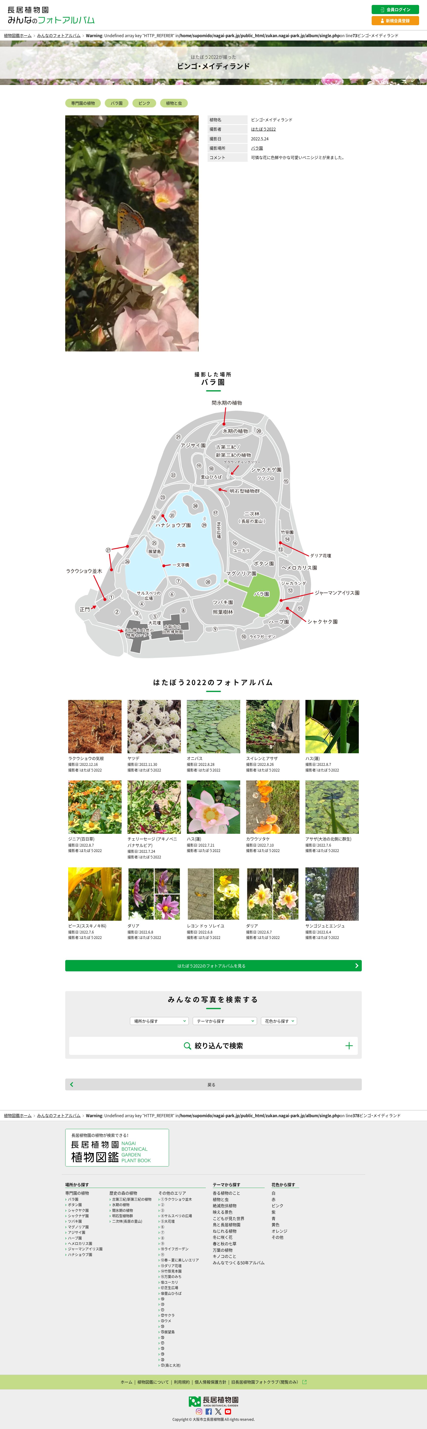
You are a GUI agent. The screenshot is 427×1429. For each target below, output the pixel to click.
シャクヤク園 (78, 1210)
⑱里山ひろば (171, 1293)
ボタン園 (75, 1204)
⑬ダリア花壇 (171, 1265)
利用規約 (182, 1382)
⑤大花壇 (168, 1221)
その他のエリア (172, 1193)
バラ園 (117, 103)
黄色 (275, 1224)
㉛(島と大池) (171, 1365)
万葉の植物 (223, 1250)
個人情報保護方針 (210, 1382)
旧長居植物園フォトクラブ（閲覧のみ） (265, 1382)
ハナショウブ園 (80, 1254)
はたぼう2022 (263, 129)
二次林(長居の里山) (127, 1221)
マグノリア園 (78, 1226)
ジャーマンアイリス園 (85, 1248)
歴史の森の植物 (123, 1193)
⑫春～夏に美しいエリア (180, 1259)
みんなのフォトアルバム (59, 35)
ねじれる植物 (224, 1231)
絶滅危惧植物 (224, 1205)
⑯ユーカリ (169, 1282)
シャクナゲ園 (78, 1215)
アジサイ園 (76, 1232)
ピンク (144, 103)
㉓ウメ (166, 1320)
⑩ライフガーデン (175, 1248)
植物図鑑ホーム (18, 35)
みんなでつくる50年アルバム (239, 1263)
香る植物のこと (226, 1193)
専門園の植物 (83, 103)
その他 (277, 1237)
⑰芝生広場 (169, 1287)
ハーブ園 (75, 1237)
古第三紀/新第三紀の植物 (131, 1199)
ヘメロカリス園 (80, 1243)
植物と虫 (174, 103)
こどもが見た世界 (228, 1218)
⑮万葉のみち (171, 1276)
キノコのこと (224, 1256)
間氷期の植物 (122, 1210)
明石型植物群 (122, 1215)
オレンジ (279, 1231)
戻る (211, 1084)
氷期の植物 (120, 1204)
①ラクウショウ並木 (176, 1199)
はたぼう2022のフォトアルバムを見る (211, 966)
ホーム (126, 1382)
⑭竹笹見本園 (171, 1270)
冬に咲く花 (223, 1237)
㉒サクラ (168, 1315)
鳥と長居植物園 (226, 1224)
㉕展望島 (168, 1331)
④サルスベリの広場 (176, 1215)
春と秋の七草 (224, 1243)
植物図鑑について (153, 1382)
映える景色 (223, 1212)
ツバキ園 (75, 1221)
